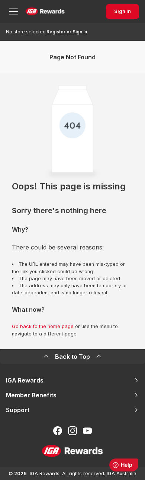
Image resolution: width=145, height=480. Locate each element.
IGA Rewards (25, 380)
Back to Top (72, 356)
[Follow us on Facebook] (57, 430)
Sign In (122, 11)
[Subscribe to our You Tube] (87, 430)
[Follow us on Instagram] (72, 430)
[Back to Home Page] (45, 11)
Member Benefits (31, 395)
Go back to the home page (43, 326)
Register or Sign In (66, 31)
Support (17, 410)
